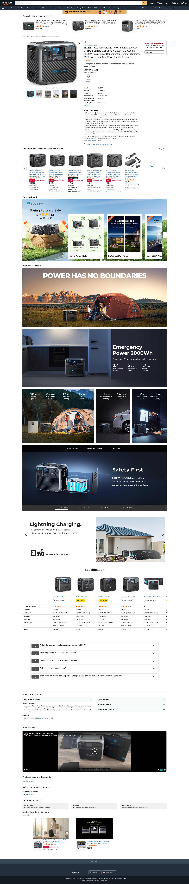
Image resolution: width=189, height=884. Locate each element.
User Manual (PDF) (28, 781)
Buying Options (59, 600)
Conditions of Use (70, 878)
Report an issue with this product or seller (99, 144)
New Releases (52, 8)
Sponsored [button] (25, 815)
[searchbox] (81, 3)
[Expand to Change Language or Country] (100, 872)
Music (123, 8)
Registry (116, 8)
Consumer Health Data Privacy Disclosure (96, 878)
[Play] (24, 770)
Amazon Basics (32, 8)
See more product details (93, 140)
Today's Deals (81, 8)
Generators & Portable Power (43, 36)
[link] (52, 29)
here (34, 712)
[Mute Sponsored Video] (67, 836)
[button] (4, 8)
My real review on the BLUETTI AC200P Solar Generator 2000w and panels (52, 735)
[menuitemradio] (161, 770)
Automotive (153, 8)
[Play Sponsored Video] (94, 828)
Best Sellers (42, 8)
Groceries (62, 8)
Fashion (109, 8)
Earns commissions (47, 733)
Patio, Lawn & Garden (28, 36)
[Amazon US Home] (76, 873)
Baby (161, 8)
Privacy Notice (80, 878)
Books (90, 8)
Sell (104, 8)
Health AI (11, 8)
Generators (56, 36)
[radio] (30, 94)
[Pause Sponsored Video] (67, 833)
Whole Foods (71, 8)
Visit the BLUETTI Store (91, 45)
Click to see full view (52, 88)
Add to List (149, 52)
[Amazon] (7, 2)
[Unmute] (165, 770)
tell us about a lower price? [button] (44, 718)
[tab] (72, 448)
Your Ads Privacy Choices (116, 878)
